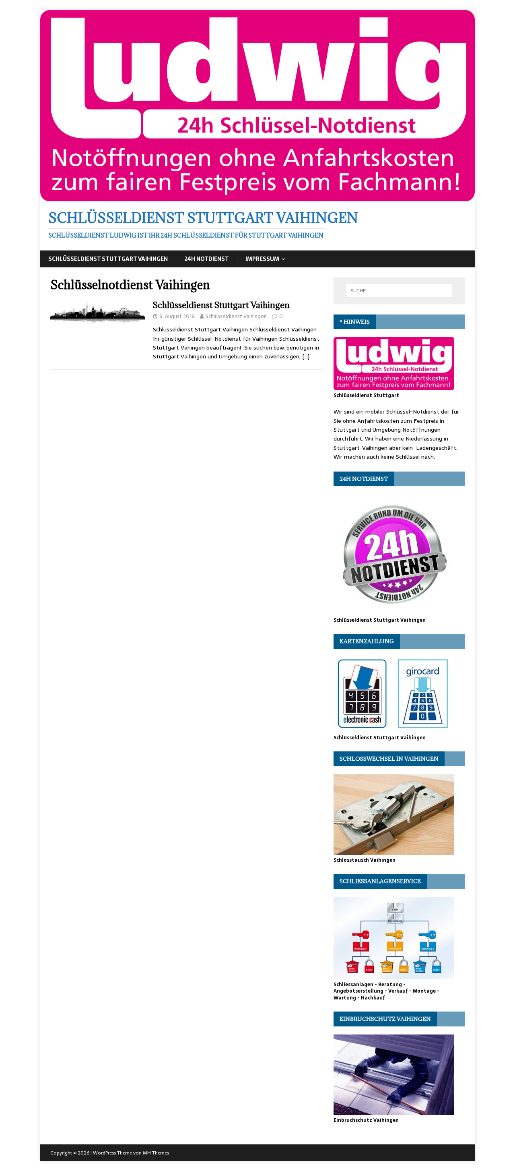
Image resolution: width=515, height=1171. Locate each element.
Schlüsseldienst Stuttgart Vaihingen (108, 258)
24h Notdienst (206, 258)
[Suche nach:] (399, 291)
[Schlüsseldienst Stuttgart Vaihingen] (257, 196)
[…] (305, 356)
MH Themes (156, 1153)
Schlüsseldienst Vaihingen (236, 316)
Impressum (262, 258)
